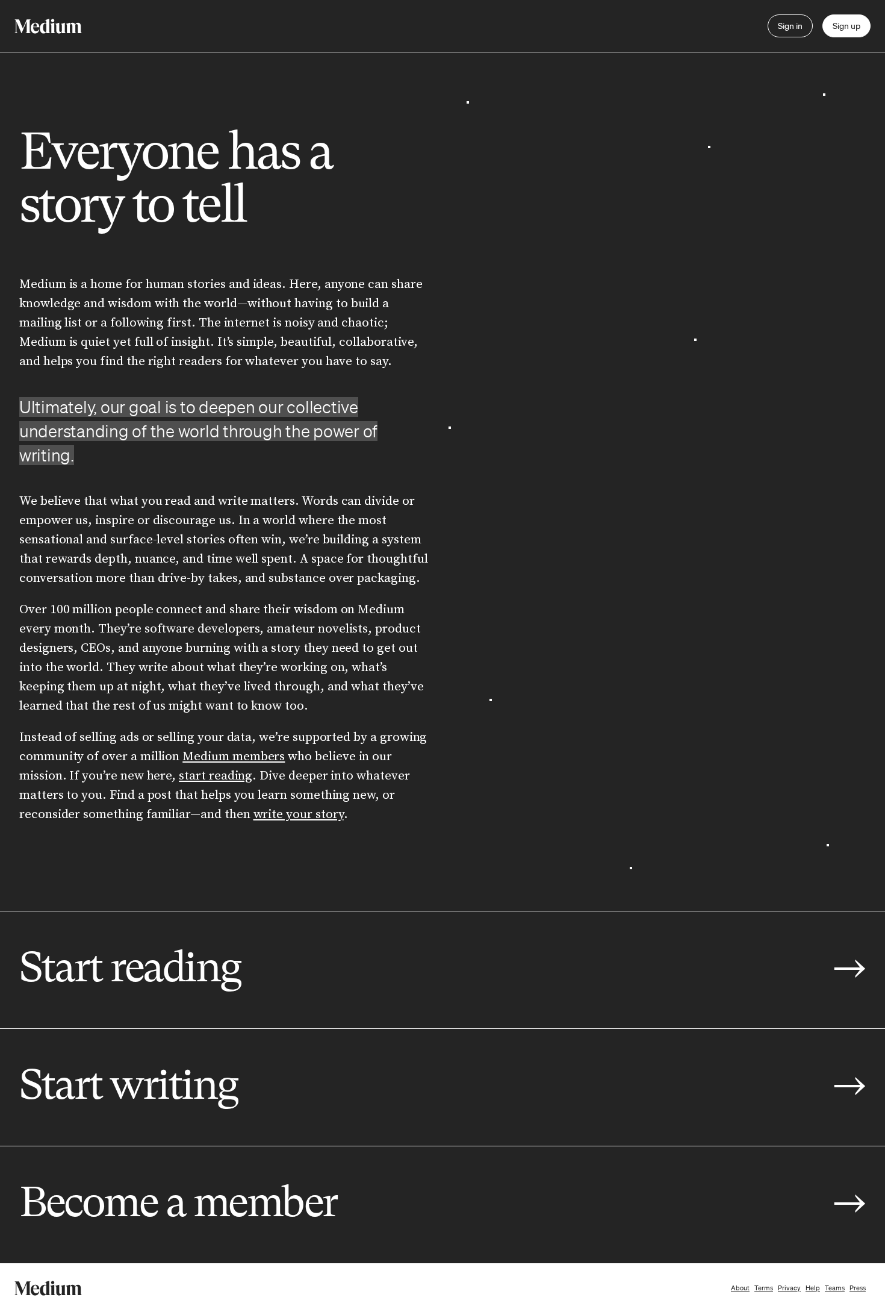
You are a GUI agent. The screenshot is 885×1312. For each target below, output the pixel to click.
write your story (298, 814)
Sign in (790, 25)
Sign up (846, 25)
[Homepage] (48, 26)
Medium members (233, 756)
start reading (215, 776)
